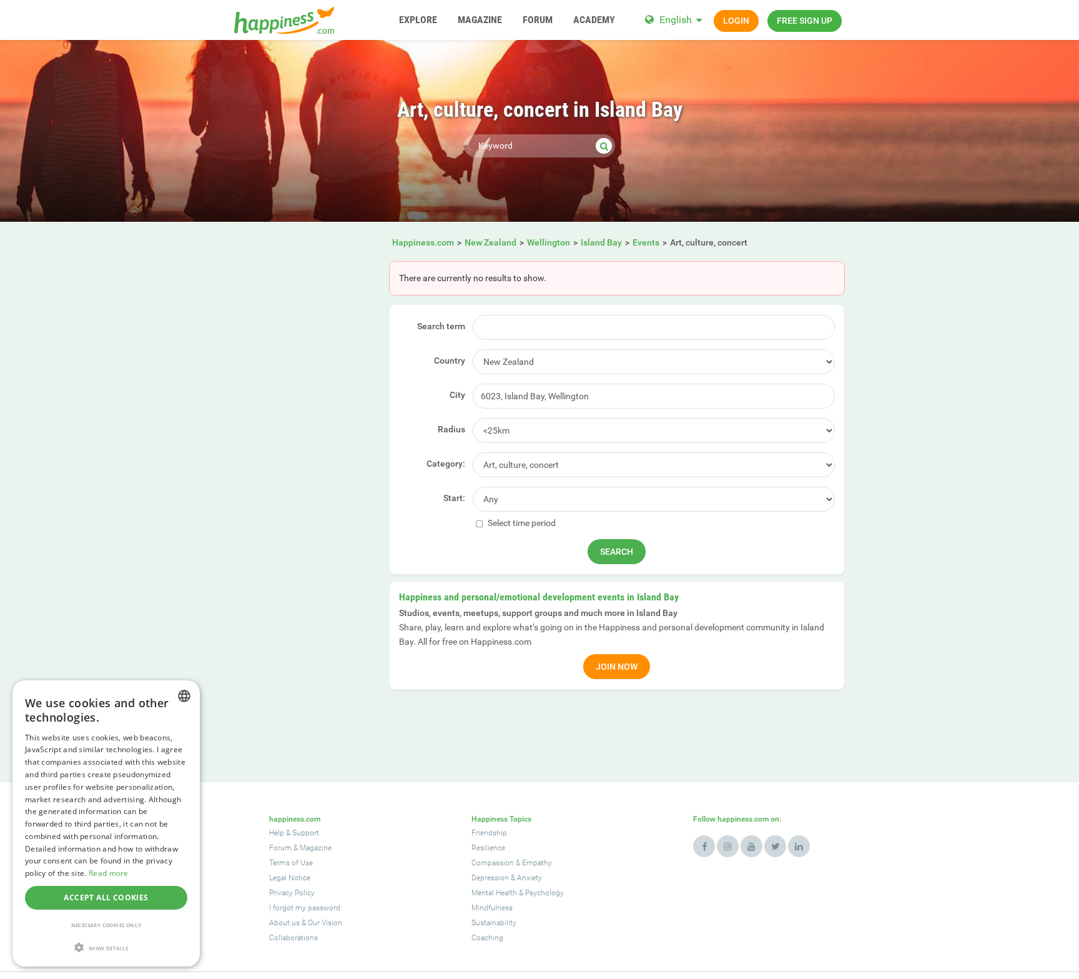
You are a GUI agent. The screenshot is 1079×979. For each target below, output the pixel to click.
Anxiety (529, 877)
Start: (454, 498)
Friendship (489, 832)
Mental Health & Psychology (517, 892)
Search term (441, 326)
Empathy (537, 862)
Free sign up (804, 21)
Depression (490, 877)
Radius (451, 429)
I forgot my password (304, 907)
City (457, 395)
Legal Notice (289, 877)
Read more (109, 873)
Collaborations (293, 937)
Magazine (316, 847)
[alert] (106, 823)
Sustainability (493, 922)
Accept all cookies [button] (106, 897)
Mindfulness (492, 907)
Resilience (488, 847)
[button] (106, 947)
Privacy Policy (292, 892)
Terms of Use (291, 862)
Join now (617, 667)
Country (449, 360)
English (675, 20)
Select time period (521, 523)
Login (736, 21)
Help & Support (294, 832)
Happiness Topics (501, 819)
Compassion (492, 862)
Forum (280, 847)
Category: (445, 464)
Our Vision (325, 922)
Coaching (487, 937)
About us (284, 922)
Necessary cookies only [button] (106, 925)
